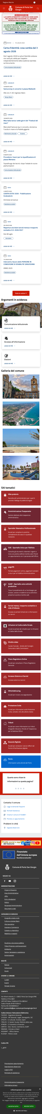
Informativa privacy (10, 1085)
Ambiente (7, 949)
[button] (21, 1111)
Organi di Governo (10, 890)
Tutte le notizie (20, 293)
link (21, 1102)
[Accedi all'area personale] (34, 2)
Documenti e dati (10, 908)
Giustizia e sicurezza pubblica (14, 943)
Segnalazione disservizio (12, 1066)
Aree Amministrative (11, 893)
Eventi (6, 983)
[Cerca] (38, 8)
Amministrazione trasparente (14, 1082)
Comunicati (11, 83)
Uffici (6, 896)
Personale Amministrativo (13, 905)
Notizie (6, 965)
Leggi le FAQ (8, 1070)
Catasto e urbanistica (11, 930)
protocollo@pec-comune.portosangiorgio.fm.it (20, 1008)
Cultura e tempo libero (11, 921)
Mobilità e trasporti (10, 933)
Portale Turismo (9, 986)
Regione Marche (8, 2)
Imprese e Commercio (11, 927)
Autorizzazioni (9, 955)
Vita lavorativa (9, 924)
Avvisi (9, 43)
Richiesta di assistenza (12, 1073)
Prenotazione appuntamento (13, 1063)
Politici (6, 902)
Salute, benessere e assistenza (14, 952)
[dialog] (21, 1100)
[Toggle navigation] (4, 8)
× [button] (40, 1089)
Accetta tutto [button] (13, 1106)
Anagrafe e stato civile (11, 918)
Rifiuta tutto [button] (29, 1106)
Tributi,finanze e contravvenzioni (15, 946)
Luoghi (6, 980)
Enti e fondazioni (10, 899)
